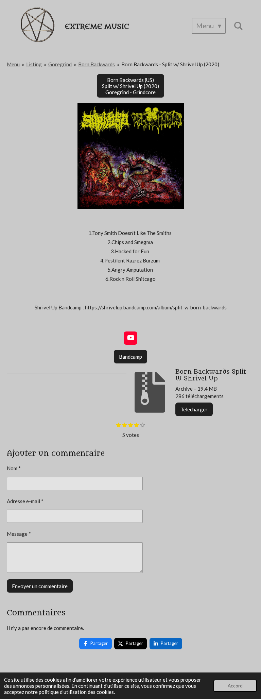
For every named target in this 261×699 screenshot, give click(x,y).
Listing (34, 64)
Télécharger (194, 409)
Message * (19, 534)
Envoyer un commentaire (40, 586)
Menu (13, 64)
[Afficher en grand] (130, 156)
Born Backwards (96, 64)
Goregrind (60, 64)
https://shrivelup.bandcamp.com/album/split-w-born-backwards (156, 307)
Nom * (14, 468)
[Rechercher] (238, 26)
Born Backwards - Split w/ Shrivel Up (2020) (170, 64)
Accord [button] (235, 685)
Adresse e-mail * (25, 501)
